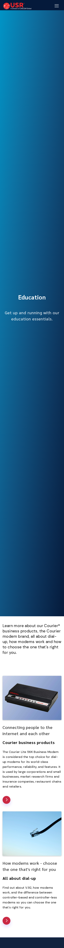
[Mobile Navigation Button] (56, 6)
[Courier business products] (6, 800)
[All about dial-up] (6, 921)
